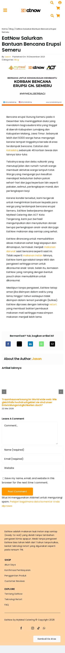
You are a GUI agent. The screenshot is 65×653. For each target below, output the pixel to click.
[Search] (52, 2)
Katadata (12, 150)
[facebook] (21, 628)
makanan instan (32, 255)
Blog (11, 29)
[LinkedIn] (30, 344)
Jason (8, 56)
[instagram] (32, 628)
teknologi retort (20, 546)
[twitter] (27, 628)
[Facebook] (8, 344)
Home (4, 29)
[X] (19, 344)
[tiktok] (38, 628)
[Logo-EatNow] (31, 9)
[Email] (52, 344)
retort (53, 304)
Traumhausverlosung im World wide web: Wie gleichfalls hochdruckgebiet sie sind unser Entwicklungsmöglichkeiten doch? (29, 402)
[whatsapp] (44, 628)
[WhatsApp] (41, 344)
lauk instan (38, 531)
